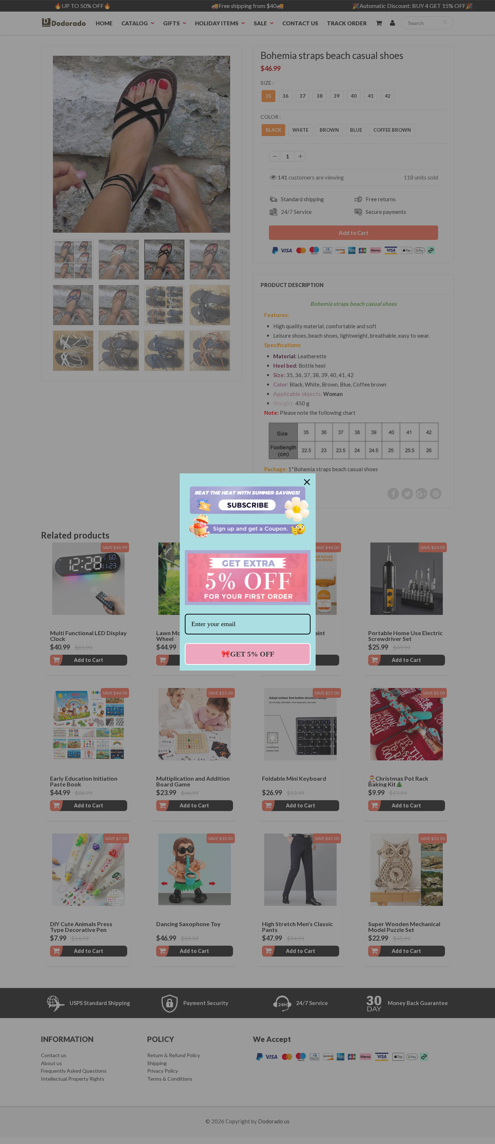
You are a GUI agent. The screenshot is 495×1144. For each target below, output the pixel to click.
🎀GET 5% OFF (247, 654)
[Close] (307, 482)
